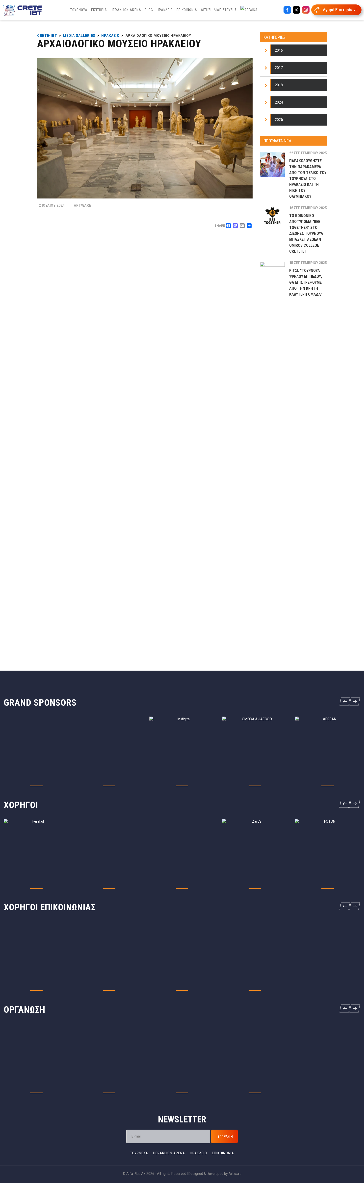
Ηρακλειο (198, 1153)
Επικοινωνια (223, 1153)
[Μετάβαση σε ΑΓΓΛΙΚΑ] (249, 10)
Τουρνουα (139, 1153)
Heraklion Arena (169, 1153)
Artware (235, 1174)
